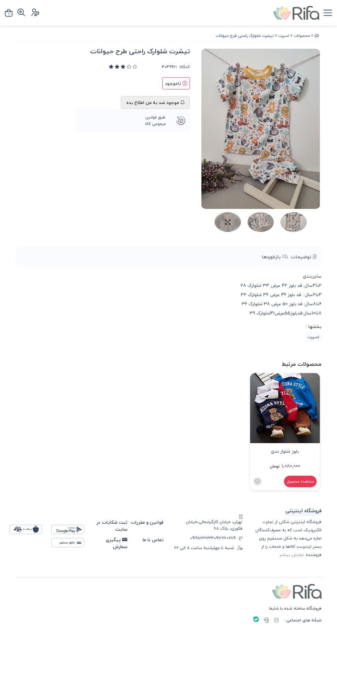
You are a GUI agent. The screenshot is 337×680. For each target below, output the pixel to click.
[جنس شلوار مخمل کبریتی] (285, 408)
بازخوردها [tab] (272, 257)
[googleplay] (71, 531)
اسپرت (283, 35)
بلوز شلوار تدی (285, 451)
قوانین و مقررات (147, 522)
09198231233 (202, 538)
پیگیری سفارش (116, 543)
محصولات (302, 35)
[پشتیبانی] (266, 621)
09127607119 (225, 538)
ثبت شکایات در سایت (111, 526)
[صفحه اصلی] (316, 35)
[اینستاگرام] (276, 621)
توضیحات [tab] (302, 257)
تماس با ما (153, 540)
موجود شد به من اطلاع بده (153, 102)
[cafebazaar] (29, 531)
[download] (71, 544)
